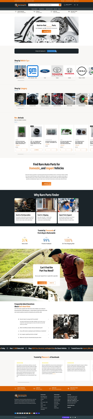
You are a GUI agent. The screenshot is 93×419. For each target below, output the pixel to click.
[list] (46, 12)
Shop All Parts (41, 8)
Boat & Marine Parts (20, 77)
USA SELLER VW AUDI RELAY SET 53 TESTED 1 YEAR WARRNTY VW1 (51, 142)
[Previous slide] (44, 40)
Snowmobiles (43, 409)
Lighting (55, 406)
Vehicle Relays (56, 407)
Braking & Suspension (20, 105)
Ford (45, 77)
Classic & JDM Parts (44, 397)
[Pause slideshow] (51, 40)
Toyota (57, 77)
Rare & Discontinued (44, 407)
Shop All (46, 183)
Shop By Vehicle (34, 8)
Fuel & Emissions (81, 105)
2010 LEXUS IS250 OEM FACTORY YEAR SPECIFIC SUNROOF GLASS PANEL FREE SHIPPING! (66, 142)
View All (15, 122)
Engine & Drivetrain (57, 105)
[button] (77, 5)
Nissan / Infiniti (82, 77)
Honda (69, 77)
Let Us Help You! (42, 282)
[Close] (77, 50)
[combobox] (48, 5)
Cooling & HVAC (33, 105)
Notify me (36, 149)
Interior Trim (56, 405)
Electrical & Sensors (45, 105)
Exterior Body (69, 105)
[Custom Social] (77, 417)
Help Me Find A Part (46, 32)
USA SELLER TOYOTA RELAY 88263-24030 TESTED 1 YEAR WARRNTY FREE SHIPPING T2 (21, 142)
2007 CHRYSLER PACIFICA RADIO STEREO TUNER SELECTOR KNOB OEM (79, 142)
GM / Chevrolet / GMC (32, 77)
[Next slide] (48, 40)
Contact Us (52, 282)
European (42, 399)
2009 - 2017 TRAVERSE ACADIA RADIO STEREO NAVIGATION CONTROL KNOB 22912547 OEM (35, 142)
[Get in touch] (74, 5)
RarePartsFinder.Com (18, 417)
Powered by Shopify (24, 417)
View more (16, 62)
